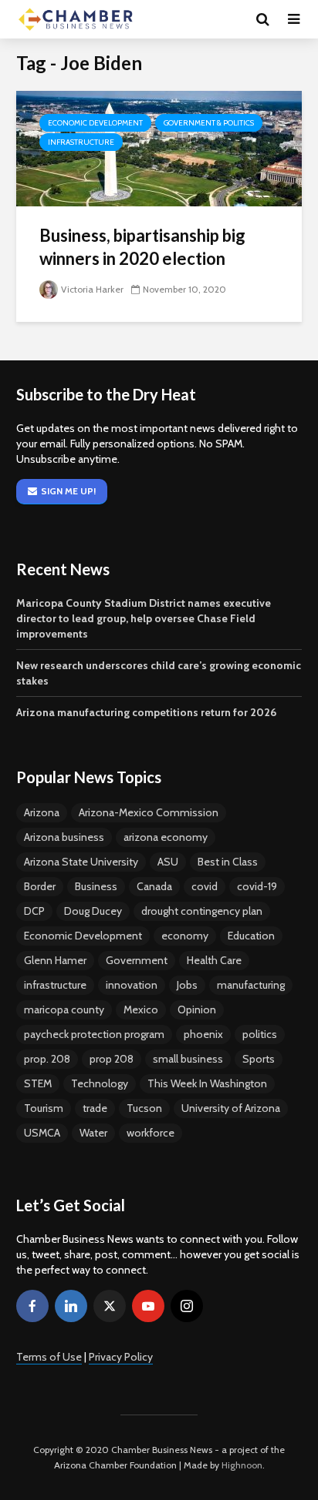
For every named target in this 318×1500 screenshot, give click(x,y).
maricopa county (64, 1009)
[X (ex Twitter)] (109, 1306)
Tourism (43, 1108)
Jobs (187, 985)
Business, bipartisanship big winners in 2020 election (142, 247)
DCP (34, 911)
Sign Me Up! (68, 491)
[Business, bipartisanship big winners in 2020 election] (159, 147)
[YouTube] (148, 1306)
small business (188, 1059)
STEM (38, 1083)
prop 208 (112, 1059)
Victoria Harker (92, 289)
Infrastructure (81, 142)
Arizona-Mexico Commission (148, 812)
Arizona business (64, 837)
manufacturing (251, 985)
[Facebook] (32, 1306)
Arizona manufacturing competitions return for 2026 (146, 712)
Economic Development (95, 123)
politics (259, 1034)
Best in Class (228, 862)
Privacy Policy (121, 1357)
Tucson (144, 1108)
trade (95, 1108)
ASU (167, 862)
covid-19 (257, 886)
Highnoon (242, 1465)
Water (93, 1133)
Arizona (41, 812)
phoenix (203, 1034)
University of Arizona (230, 1108)
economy (184, 936)
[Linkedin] (71, 1306)
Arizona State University (81, 862)
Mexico (140, 1009)
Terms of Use (49, 1357)
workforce (150, 1133)
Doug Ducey (93, 911)
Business (96, 886)
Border (40, 886)
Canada (154, 886)
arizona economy (165, 837)
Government (136, 960)
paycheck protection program (94, 1034)
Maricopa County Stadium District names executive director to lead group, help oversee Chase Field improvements (143, 618)
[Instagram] (187, 1306)
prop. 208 (47, 1059)
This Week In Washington (207, 1083)
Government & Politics (209, 123)
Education (251, 936)
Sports (258, 1059)
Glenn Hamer (55, 960)
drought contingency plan (201, 911)
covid (204, 886)
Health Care (214, 960)
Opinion (197, 1009)
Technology (99, 1083)
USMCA (42, 1133)
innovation (131, 985)
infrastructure (55, 985)
